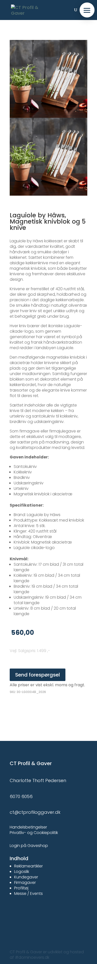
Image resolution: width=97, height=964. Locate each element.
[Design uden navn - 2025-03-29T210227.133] (48, 118)
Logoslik (21, 871)
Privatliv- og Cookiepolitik (34, 832)
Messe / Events (28, 893)
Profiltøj (21, 888)
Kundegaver (26, 877)
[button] (87, 9)
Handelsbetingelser (28, 827)
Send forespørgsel (37, 674)
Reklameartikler (28, 866)
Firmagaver (25, 882)
